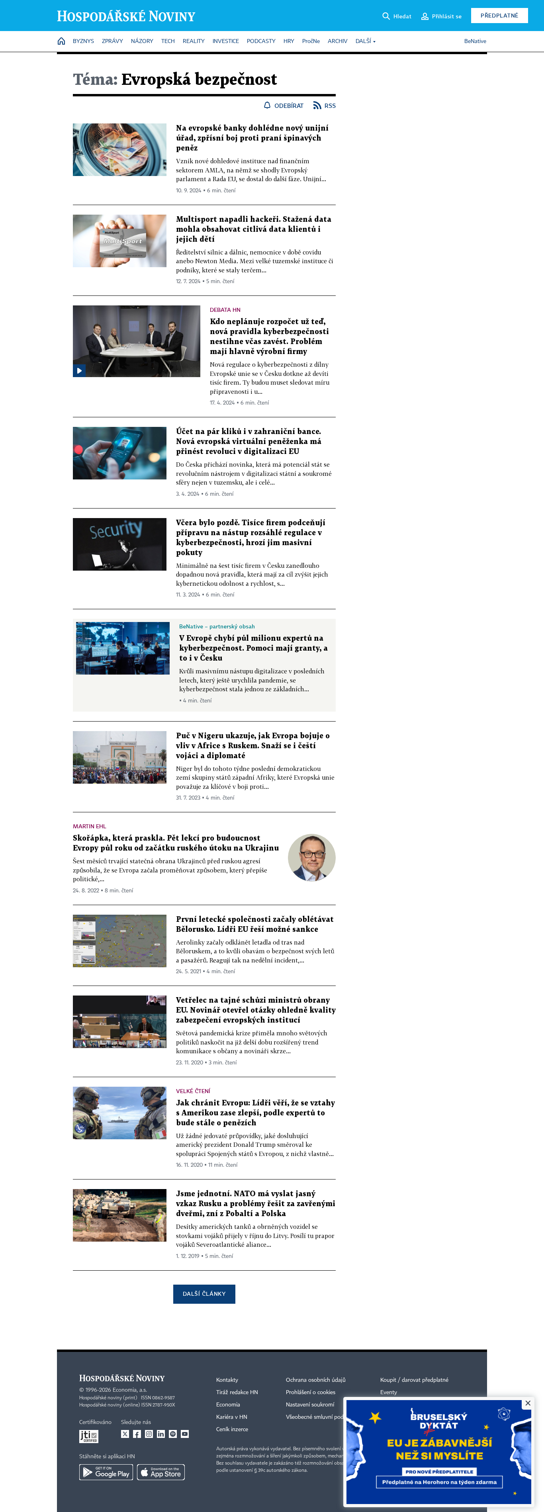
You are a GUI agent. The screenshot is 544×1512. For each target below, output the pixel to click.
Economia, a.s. (130, 1390)
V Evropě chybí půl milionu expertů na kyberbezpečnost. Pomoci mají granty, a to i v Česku (253, 648)
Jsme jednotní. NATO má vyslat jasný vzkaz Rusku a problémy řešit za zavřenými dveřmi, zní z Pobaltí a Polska (255, 1204)
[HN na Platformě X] (125, 1434)
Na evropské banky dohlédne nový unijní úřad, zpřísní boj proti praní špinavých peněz (252, 138)
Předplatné (500, 15)
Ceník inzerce (232, 1429)
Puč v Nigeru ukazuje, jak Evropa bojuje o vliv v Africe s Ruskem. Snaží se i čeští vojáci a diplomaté (253, 746)
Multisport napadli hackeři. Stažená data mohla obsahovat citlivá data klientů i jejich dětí (253, 229)
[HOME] (61, 41)
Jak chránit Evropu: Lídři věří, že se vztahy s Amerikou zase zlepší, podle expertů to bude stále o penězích (255, 1113)
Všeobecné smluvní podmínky (322, 1417)
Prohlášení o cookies (310, 1392)
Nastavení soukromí (310, 1405)
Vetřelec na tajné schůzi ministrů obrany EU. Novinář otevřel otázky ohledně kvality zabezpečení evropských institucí (256, 1010)
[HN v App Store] (161, 1472)
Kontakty (227, 1380)
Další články (204, 1293)
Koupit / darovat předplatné (414, 1380)
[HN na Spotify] (173, 1434)
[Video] (79, 370)
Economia (228, 1405)
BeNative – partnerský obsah (217, 626)
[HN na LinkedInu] (161, 1434)
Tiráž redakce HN (237, 1392)
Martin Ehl (89, 826)
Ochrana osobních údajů (316, 1380)
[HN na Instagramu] (149, 1434)
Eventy (388, 1392)
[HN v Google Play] (106, 1472)
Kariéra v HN (231, 1417)
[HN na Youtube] (185, 1434)
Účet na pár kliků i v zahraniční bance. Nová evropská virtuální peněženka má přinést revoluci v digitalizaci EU (248, 441)
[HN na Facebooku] (137, 1434)
